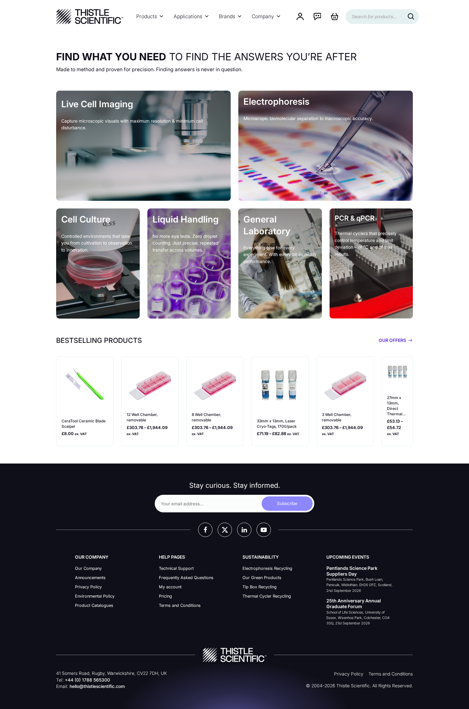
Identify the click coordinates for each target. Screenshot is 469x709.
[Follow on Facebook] (205, 530)
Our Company (88, 568)
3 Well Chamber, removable (336, 417)
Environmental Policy (95, 596)
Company (263, 16)
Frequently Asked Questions (186, 577)
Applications (188, 16)
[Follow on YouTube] (264, 530)
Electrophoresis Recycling (267, 568)
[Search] (411, 16)
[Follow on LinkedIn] (244, 530)
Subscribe (287, 503)
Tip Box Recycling (259, 587)
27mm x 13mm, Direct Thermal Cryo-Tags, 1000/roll (397, 406)
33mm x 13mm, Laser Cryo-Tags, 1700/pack (277, 424)
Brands (227, 16)
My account (170, 587)
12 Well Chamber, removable (142, 417)
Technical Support (176, 568)
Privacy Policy (88, 587)
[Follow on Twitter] (225, 530)
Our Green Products (261, 577)
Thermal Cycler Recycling (266, 596)
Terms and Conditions (180, 605)
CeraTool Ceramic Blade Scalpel (84, 424)
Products (146, 16)
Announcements (90, 577)
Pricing (165, 596)
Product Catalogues (94, 605)
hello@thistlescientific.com (97, 686)
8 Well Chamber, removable (206, 417)
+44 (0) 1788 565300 (87, 680)
